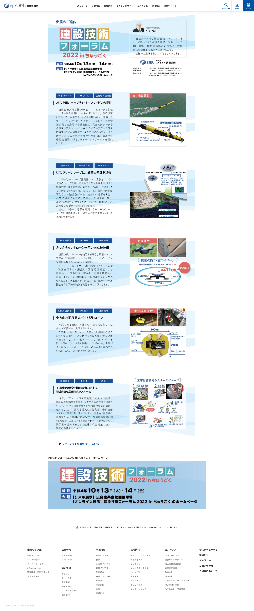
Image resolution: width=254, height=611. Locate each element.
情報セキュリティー (174, 559)
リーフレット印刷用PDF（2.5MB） (82, 443)
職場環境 (135, 576)
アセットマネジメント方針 (177, 580)
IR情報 (237, 8)
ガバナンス (142, 5)
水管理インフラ (103, 563)
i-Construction (34, 568)
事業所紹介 (67, 555)
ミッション (82, 5)
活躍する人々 (137, 559)
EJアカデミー (137, 572)
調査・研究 (67, 586)
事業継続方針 (171, 568)
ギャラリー (205, 560)
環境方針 (169, 576)
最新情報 (108, 527)
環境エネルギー (103, 576)
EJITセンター (33, 559)
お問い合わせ (170, 5)
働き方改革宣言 (172, 584)
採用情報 (156, 5)
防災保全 (100, 572)
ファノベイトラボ (35, 563)
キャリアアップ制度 (140, 568)
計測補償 (100, 584)
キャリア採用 (137, 584)
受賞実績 (66, 582)
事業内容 (108, 5)
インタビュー (137, 563)
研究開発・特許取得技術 (38, 572)
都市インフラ (102, 568)
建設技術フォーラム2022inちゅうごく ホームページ (78, 457)
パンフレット (68, 559)
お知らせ (66, 573)
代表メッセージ (34, 555)
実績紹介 (100, 593)
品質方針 (169, 572)
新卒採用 (135, 580)
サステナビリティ (124, 5)
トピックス (119, 527)
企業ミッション (35, 549)
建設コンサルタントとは (142, 555)
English (248, 8)
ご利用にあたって (208, 571)
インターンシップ (139, 588)
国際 (98, 588)
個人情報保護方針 (173, 563)
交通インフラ (102, 555)
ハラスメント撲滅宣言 (175, 588)
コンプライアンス (173, 555)
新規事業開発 (33, 576)
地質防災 (100, 580)
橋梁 (98, 559)
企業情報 (96, 5)
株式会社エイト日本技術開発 (91, 527)
